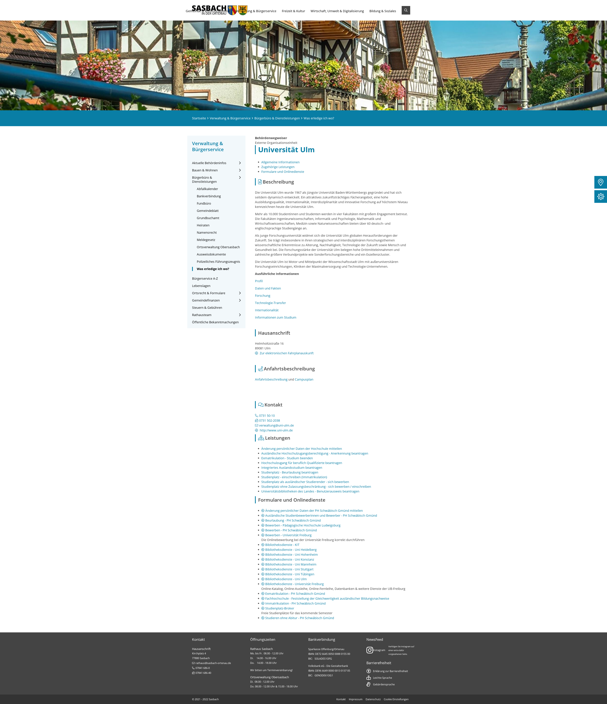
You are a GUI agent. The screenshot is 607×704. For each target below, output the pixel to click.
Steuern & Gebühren (207, 308)
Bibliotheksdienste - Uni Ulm (286, 579)
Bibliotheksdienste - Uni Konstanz (289, 559)
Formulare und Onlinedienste (282, 171)
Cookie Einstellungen (396, 699)
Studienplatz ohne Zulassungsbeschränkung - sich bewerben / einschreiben (316, 486)
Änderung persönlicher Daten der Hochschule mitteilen (301, 448)
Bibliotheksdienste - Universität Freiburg (294, 584)
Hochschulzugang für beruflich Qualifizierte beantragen (301, 463)
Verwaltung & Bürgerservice (256, 11)
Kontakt (341, 699)
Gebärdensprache (384, 684)
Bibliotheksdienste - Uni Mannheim (290, 564)
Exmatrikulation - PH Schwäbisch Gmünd (295, 593)
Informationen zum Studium (275, 317)
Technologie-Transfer (270, 303)
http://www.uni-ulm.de (276, 430)
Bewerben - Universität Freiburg (288, 535)
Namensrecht (207, 233)
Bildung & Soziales (382, 11)
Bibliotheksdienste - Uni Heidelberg (291, 549)
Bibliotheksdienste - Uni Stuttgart (289, 569)
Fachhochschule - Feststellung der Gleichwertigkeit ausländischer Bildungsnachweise (327, 598)
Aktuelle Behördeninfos (209, 163)
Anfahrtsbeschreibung (271, 379)
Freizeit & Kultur (293, 11)
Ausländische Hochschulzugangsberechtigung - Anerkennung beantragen (314, 453)
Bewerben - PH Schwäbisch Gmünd (291, 530)
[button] (600, 182)
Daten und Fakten (268, 288)
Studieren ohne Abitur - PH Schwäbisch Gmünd (299, 618)
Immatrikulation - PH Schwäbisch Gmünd (295, 603)
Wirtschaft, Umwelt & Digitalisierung (337, 11)
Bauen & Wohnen (205, 170)
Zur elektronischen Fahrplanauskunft (286, 353)
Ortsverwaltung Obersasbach (218, 247)
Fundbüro (204, 203)
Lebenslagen (201, 286)
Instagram (379, 650)
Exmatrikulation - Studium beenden (287, 458)
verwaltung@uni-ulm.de (276, 425)
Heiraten (203, 225)
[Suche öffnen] (406, 10)
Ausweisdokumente (211, 254)
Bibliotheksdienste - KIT (282, 545)
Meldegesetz (206, 240)
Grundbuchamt (208, 218)
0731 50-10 (267, 415)
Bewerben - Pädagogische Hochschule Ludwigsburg (302, 525)
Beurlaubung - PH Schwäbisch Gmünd (293, 520)
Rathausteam (202, 315)
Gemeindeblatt (208, 211)
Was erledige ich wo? (213, 269)
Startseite (199, 118)
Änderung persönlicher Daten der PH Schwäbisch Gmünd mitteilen (314, 510)
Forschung (262, 295)
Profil (259, 281)
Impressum (355, 699)
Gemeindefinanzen (206, 300)
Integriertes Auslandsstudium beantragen (291, 467)
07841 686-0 (203, 668)
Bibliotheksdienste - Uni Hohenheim (291, 554)
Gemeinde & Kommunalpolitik (208, 11)
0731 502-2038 (269, 420)
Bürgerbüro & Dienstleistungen (277, 118)
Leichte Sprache (382, 677)
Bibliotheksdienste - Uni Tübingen (289, 574)
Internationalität (267, 310)
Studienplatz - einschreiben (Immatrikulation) (294, 477)
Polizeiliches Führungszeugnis (218, 262)
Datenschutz (373, 699)
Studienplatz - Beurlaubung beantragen (289, 472)
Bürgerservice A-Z (205, 279)
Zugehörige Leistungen (277, 167)
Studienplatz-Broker (279, 608)
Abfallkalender (207, 189)
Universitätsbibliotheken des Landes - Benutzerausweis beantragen (310, 491)
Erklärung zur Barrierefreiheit (390, 671)
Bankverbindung (209, 196)
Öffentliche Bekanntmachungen (215, 322)
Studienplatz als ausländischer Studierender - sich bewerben (305, 482)
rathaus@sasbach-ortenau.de (213, 663)
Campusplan (304, 379)
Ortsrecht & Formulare (208, 293)
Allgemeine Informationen (280, 162)
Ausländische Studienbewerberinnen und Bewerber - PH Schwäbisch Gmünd (321, 515)
